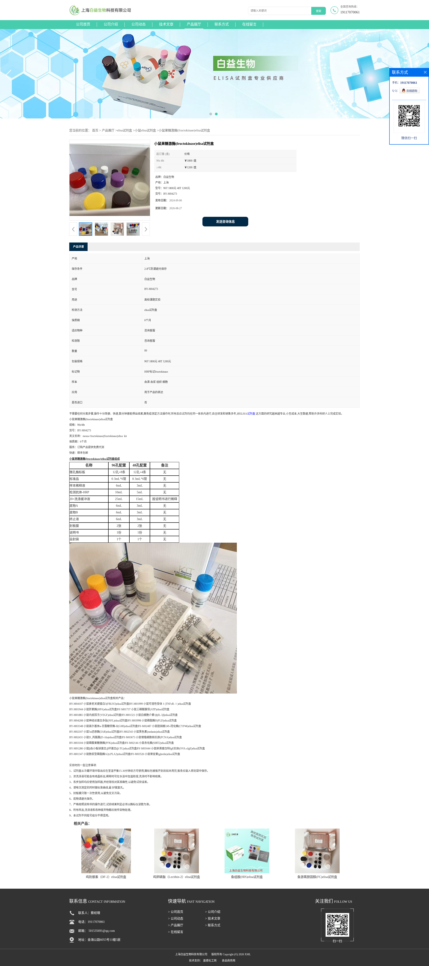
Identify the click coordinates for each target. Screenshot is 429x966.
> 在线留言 (175, 932)
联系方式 (221, 24)
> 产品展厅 (175, 925)
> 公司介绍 (212, 911)
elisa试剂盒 (124, 130)
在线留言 (249, 24)
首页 (95, 130)
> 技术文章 (212, 918)
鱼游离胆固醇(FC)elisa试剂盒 (317, 877)
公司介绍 (111, 24)
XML (248, 954)
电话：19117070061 (91, 922)
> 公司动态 (175, 918)
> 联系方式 (212, 925)
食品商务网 (228, 960)
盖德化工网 (210, 960)
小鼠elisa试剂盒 (145, 130)
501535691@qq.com (101, 930)
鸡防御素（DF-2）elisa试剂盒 (106, 877)
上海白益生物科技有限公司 (191, 954)
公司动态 (138, 24)
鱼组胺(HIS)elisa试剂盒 (247, 877)
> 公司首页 (175, 911)
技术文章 (166, 24)
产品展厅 (194, 24)
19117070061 (350, 12)
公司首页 (83, 24)
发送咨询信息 (225, 221)
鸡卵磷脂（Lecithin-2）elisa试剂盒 (176, 877)
